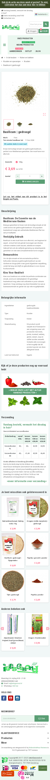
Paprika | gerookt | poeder (37, 558)
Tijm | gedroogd (13, 595)
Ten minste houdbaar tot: (13, 140)
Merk (5, 138)
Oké (43, 718)
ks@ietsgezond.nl (15, 683)
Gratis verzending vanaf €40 (13, 16)
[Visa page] (14, 768)
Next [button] (47, 628)
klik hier (15, 686)
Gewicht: (8, 162)
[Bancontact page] (32, 768)
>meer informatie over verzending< (27, 481)
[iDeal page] (5, 768)
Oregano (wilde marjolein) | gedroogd (37, 522)
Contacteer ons (9, 18)
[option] (13, 632)
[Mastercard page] (23, 768)
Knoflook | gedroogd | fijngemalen (12, 559)
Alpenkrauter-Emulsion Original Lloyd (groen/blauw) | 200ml (13, 640)
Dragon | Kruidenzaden (37, 638)
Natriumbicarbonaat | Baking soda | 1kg (12, 522)
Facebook (3, 698)
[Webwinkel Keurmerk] (25, 774)
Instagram (17, 698)
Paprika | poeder (37, 595)
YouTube (10, 698)
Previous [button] (2, 628)
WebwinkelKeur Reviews (38, 748)
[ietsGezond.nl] (10, 27)
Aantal (7, 176)
